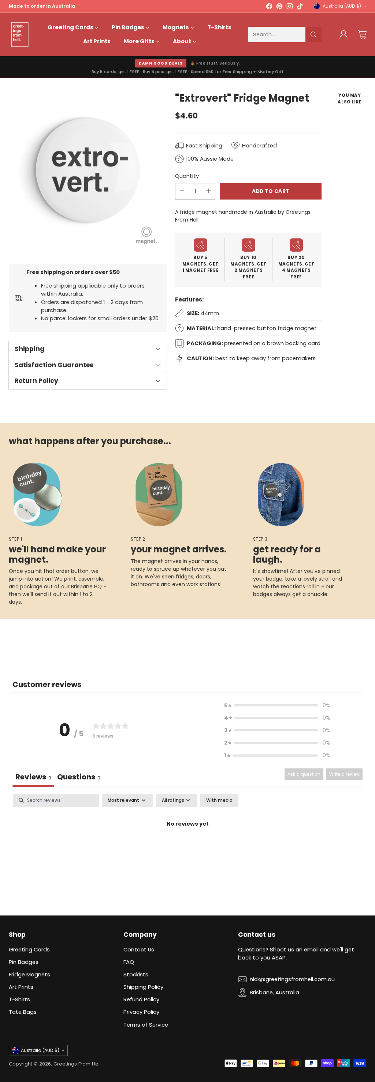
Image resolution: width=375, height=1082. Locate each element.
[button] (277, 705)
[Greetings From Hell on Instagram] (289, 7)
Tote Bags (23, 1012)
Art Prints (21, 987)
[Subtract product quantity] (182, 191)
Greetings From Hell (77, 1063)
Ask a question (303, 774)
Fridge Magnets (29, 974)
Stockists (135, 974)
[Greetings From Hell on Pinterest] (279, 7)
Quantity (187, 176)
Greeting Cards (29, 949)
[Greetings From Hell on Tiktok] (300, 7)
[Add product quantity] (208, 191)
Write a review (344, 774)
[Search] (313, 34)
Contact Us (138, 949)
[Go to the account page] (343, 34)
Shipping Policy (143, 987)
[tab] (78, 777)
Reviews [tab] (33, 777)
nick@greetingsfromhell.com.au (292, 979)
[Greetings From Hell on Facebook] (269, 7)
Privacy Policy (141, 1012)
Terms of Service (145, 1024)
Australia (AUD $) (342, 6)
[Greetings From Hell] (20, 34)
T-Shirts (19, 999)
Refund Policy (141, 999)
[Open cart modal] (362, 34)
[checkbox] (219, 800)
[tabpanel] (187, 848)
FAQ (128, 962)
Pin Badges (23, 962)
